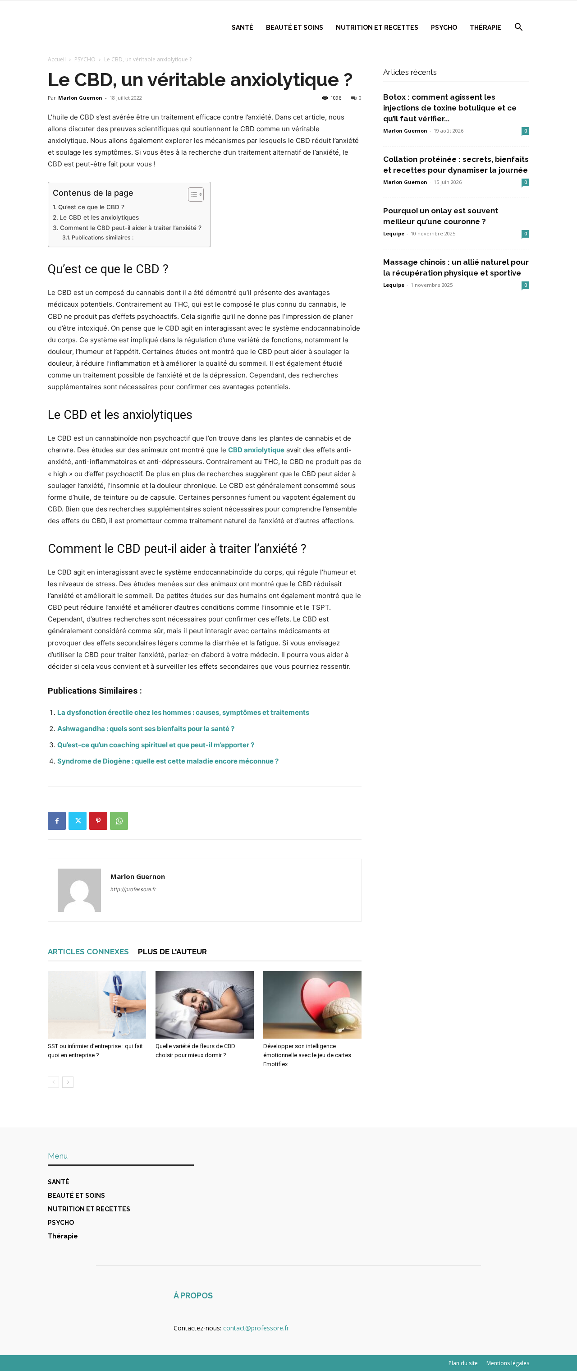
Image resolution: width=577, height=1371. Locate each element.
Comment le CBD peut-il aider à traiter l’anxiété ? (130, 227)
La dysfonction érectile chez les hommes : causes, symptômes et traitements (183, 712)
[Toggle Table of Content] (191, 194)
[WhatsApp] (119, 821)
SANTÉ (242, 27)
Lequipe (393, 233)
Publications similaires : (102, 237)
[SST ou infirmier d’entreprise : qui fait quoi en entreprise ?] (97, 1005)
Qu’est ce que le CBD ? (91, 207)
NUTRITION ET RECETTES (377, 27)
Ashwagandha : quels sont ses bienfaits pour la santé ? (145, 728)
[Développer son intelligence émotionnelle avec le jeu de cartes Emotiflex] (312, 1005)
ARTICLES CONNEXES (88, 951)
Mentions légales (507, 1363)
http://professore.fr (133, 889)
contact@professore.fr (256, 1328)
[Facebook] (57, 821)
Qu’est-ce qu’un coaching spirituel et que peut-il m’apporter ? (155, 745)
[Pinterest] (98, 821)
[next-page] (67, 1082)
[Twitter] (78, 821)
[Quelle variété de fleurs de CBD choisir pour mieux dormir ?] (205, 1005)
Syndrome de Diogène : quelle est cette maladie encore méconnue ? (168, 761)
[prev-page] (53, 1082)
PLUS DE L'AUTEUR (172, 951)
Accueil (57, 59)
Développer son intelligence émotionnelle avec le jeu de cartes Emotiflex (307, 1055)
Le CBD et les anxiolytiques (99, 217)
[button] (518, 28)
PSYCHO (444, 27)
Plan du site (463, 1363)
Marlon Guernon (80, 97)
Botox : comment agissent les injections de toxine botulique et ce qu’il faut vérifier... (450, 107)
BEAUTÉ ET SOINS (294, 27)
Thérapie (485, 27)
